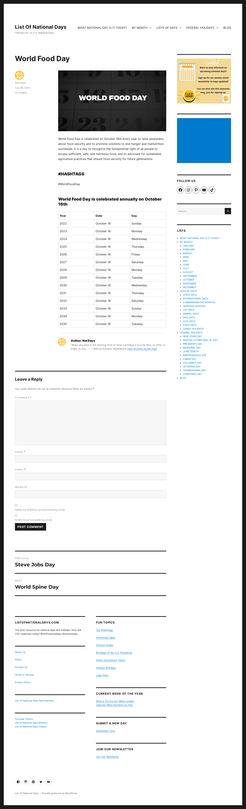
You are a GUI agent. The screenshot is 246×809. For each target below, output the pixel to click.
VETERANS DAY (192, 366)
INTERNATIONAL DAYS (195, 298)
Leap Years (102, 675)
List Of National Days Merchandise (34, 700)
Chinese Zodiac (104, 645)
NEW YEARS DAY (192, 336)
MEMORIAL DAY (192, 347)
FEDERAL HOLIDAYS (200, 27)
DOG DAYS (189, 317)
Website (21, 487)
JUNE (186, 264)
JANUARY (188, 245)
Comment (23, 397)
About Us (20, 652)
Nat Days (20, 82)
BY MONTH (139, 27)
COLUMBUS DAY (192, 362)
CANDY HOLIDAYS (193, 328)
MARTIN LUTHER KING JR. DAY (200, 340)
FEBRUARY (189, 249)
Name (20, 451)
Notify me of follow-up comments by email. (40, 509)
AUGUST (188, 272)
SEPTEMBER (190, 275)
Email (20, 469)
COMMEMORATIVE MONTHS (199, 302)
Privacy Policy (22, 682)
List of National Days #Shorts (31, 722)
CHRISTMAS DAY (192, 374)
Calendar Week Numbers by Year (114, 704)
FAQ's (18, 659)
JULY (186, 268)
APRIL (186, 257)
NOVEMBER (189, 283)
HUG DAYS (189, 321)
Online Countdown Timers (110, 660)
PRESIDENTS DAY (192, 343)
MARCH (187, 253)
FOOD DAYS (189, 325)
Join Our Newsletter (107, 756)
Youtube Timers (24, 719)
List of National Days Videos (30, 726)
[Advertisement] (205, 140)
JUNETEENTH (191, 351)
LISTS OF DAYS (166, 27)
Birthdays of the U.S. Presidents (114, 652)
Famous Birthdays (106, 667)
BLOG (227, 27)
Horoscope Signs (105, 637)
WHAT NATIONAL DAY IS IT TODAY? (102, 27)
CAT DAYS (188, 309)
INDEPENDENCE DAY (194, 355)
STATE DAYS (190, 294)
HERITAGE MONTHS (194, 306)
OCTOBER (21, 92)
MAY (185, 260)
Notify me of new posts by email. (34, 519)
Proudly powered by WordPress (59, 793)
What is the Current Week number (115, 701)
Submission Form (105, 730)
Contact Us (21, 667)
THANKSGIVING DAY (194, 370)
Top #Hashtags (104, 630)
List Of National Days (40, 27)
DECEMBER (189, 287)
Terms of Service (24, 674)
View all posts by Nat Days (142, 348)
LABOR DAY (189, 358)
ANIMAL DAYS (191, 313)
